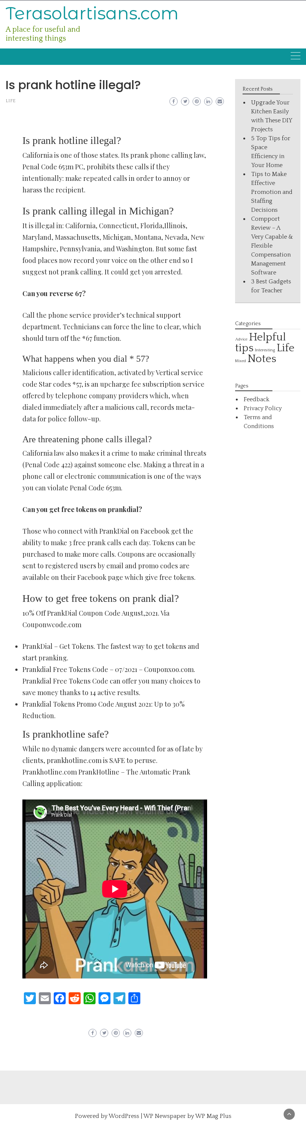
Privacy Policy (263, 408)
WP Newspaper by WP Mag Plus (187, 1116)
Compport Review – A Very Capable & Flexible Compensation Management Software (272, 246)
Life (10, 100)
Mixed (240, 361)
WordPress (124, 1116)
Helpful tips (260, 342)
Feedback (256, 399)
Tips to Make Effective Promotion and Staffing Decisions (272, 192)
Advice (241, 339)
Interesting (265, 350)
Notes (261, 359)
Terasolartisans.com (92, 13)
